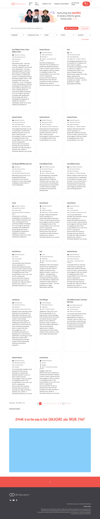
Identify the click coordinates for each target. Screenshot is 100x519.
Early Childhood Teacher (46, 164)
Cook (68, 49)
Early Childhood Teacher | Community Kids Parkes (77, 301)
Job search (86, 3)
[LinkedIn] (11, 500)
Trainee (14, 203)
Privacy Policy (87, 506)
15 (66, 403)
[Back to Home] (19, 494)
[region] (50, 226)
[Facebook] (17, 500)
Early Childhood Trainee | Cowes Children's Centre (20, 51)
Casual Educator (44, 203)
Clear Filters (86, 39)
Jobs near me (85, 28)
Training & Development (61, 4)
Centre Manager (44, 300)
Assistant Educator (45, 49)
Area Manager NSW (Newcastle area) (22, 164)
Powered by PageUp (14, 409)
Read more (16, 108)
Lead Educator (16, 300)
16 (68, 403)
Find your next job (72, 28)
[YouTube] (14, 500)
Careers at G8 (46, 4)
